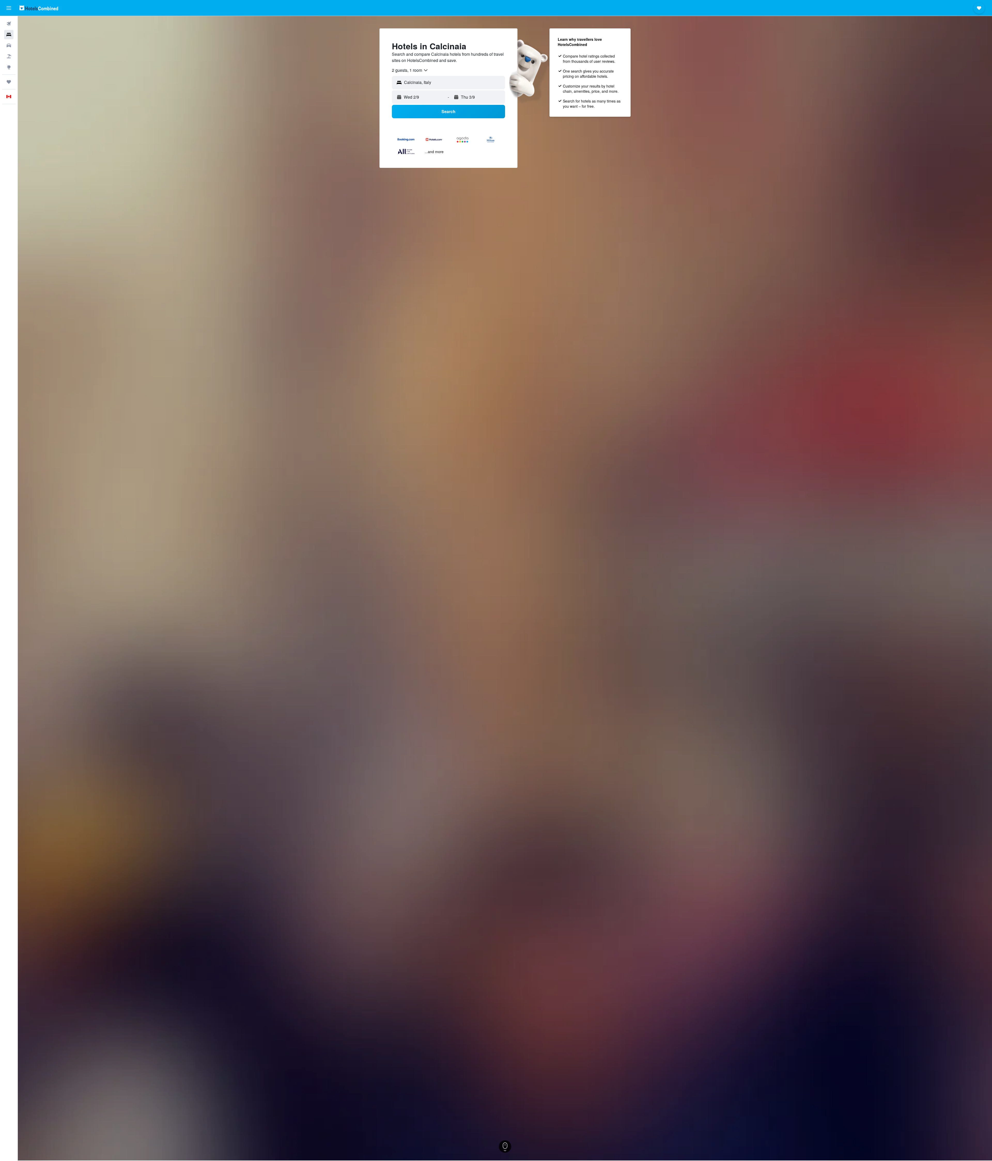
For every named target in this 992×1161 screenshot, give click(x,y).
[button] (8, 8)
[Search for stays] (9, 34)
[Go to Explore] (9, 67)
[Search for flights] (9, 24)
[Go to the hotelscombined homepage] (39, 7)
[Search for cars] (9, 45)
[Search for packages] (9, 56)
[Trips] (9, 82)
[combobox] (410, 70)
